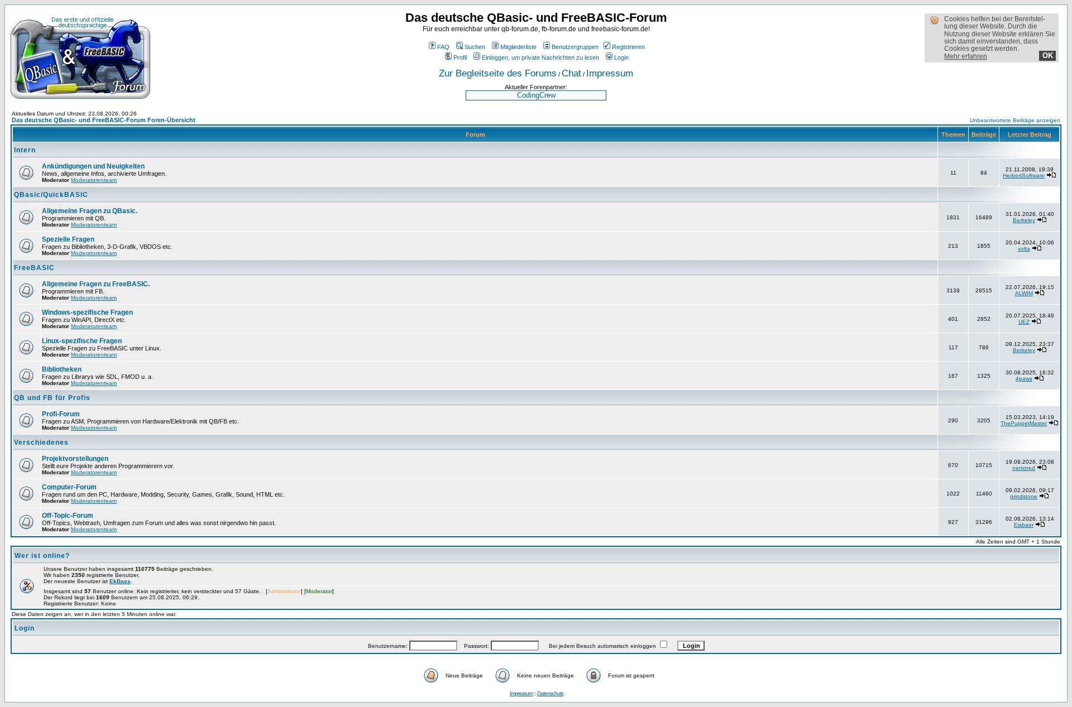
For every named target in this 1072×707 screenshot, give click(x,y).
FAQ (443, 47)
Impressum (609, 73)
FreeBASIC (34, 268)
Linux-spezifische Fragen (82, 341)
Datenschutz (550, 693)
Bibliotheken (62, 369)
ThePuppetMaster (1024, 423)
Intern (25, 150)
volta (1024, 249)
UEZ (1024, 322)
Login (621, 57)
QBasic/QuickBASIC (51, 195)
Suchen (475, 47)
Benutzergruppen (575, 47)
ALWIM (1024, 293)
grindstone (1023, 496)
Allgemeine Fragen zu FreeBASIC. (96, 284)
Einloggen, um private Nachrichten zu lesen (540, 57)
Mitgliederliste (518, 47)
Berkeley (1024, 220)
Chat (571, 73)
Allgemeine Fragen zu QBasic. (89, 211)
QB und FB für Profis (52, 398)
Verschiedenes (41, 442)
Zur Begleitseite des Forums (498, 73)
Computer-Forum (69, 487)
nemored (1023, 468)
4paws (1024, 379)
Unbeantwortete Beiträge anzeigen (1015, 120)
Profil (460, 57)
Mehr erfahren (965, 56)
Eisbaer (1023, 525)
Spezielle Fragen (68, 239)
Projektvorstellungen (75, 459)
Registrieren (628, 47)
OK (1047, 55)
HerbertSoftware (1024, 175)
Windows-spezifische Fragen (87, 312)
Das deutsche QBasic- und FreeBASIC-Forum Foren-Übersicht (103, 120)
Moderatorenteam (94, 180)
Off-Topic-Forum (67, 516)
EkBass (120, 581)
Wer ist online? (42, 556)
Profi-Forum (61, 414)
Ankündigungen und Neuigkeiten (93, 166)
